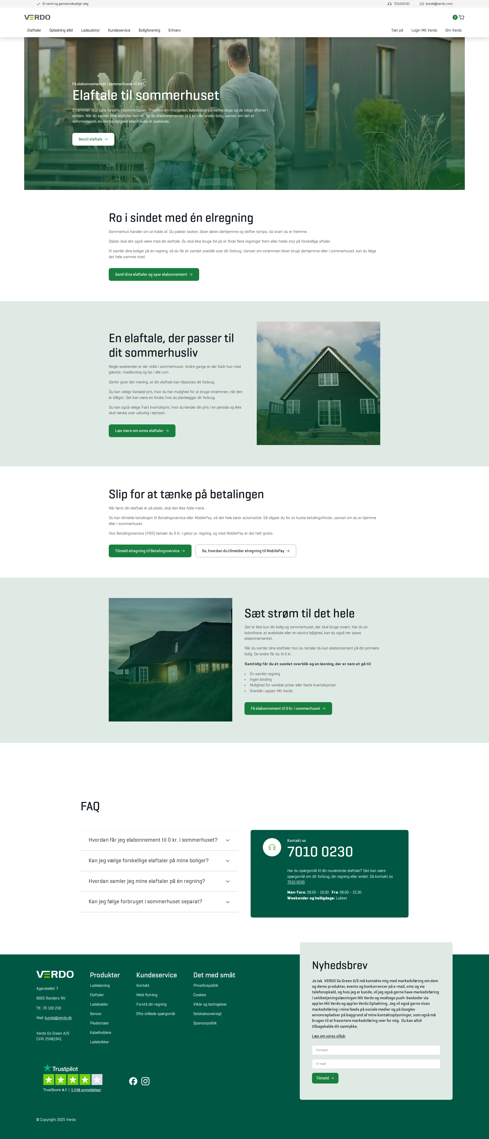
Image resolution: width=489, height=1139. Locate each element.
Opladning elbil (61, 31)
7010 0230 (296, 882)
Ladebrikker (99, 1042)
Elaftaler (34, 31)
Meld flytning (146, 995)
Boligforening (149, 31)
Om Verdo (453, 31)
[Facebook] (133, 1081)
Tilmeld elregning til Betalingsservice (147, 550)
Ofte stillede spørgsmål (155, 1014)
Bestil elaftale (90, 139)
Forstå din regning (151, 1005)
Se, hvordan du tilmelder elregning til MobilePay (243, 550)
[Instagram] (145, 1081)
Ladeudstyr (90, 31)
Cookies (199, 995)
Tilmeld (322, 1078)
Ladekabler (99, 1005)
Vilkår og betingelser (210, 1005)
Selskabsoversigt (207, 1014)
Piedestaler (99, 1023)
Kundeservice (119, 31)
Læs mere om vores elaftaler (139, 430)
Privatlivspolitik (205, 986)
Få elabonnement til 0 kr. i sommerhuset (285, 708)
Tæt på (397, 31)
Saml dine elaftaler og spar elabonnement (151, 274)
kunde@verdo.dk (58, 1018)
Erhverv (174, 31)
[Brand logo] (37, 17)
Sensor (96, 1014)
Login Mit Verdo (424, 31)
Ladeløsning (100, 986)
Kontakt (143, 986)
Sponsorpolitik (205, 1023)
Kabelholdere (100, 1033)
